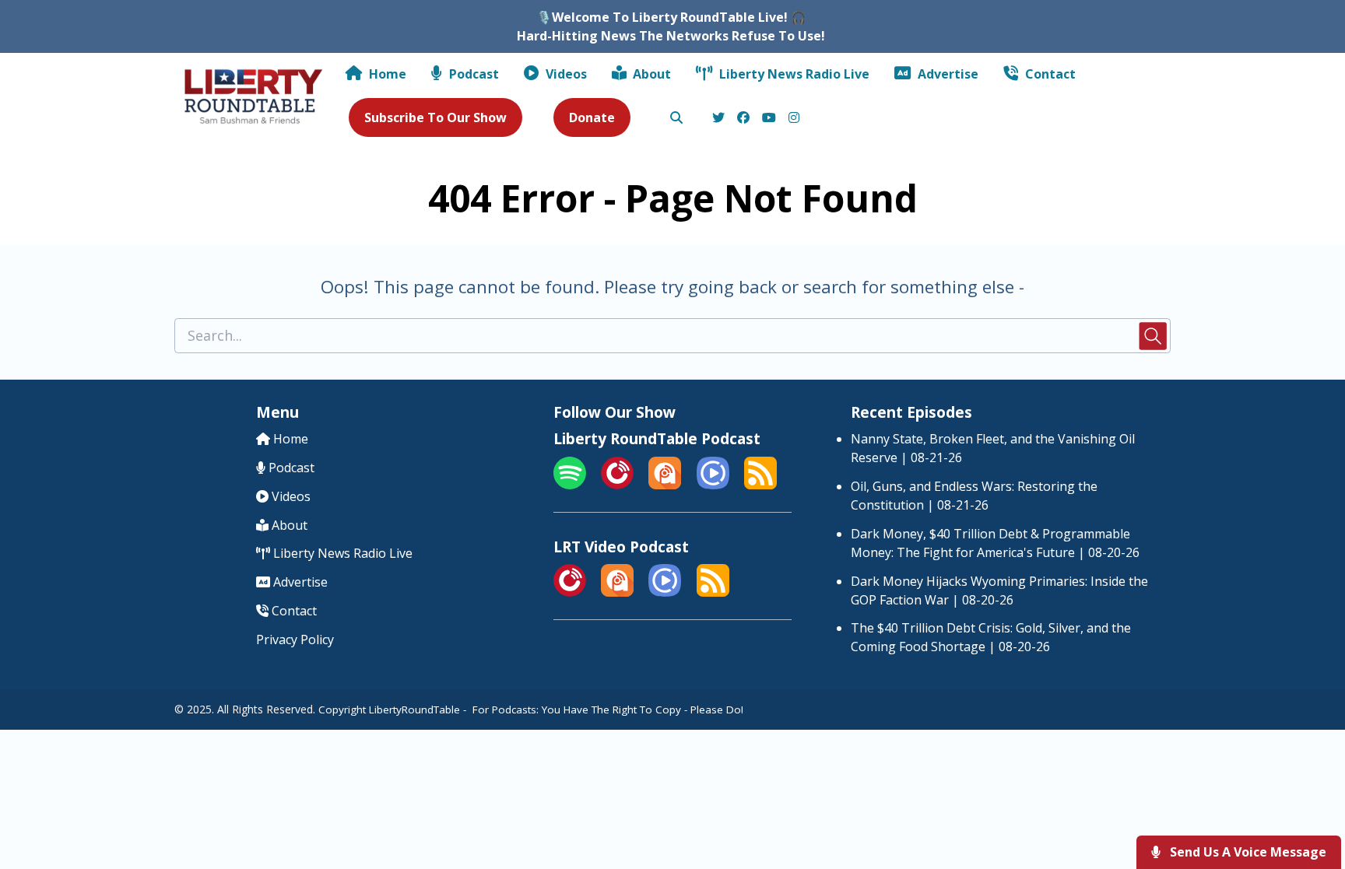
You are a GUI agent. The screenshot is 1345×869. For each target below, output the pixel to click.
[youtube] (769, 118)
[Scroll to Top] (1308, 794)
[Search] (676, 118)
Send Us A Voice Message (1246, 851)
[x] (718, 118)
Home (386, 73)
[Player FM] (617, 484)
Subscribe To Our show (435, 117)
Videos (565, 73)
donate (592, 117)
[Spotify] (569, 484)
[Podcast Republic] (713, 484)
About (650, 73)
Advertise (946, 73)
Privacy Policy (295, 639)
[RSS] (760, 484)
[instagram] (791, 118)
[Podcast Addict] (664, 484)
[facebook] (743, 118)
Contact (1049, 73)
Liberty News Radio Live (792, 73)
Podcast (472, 73)
